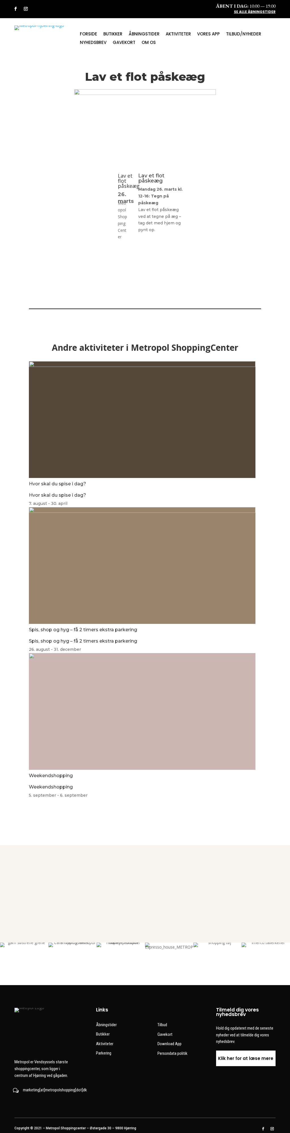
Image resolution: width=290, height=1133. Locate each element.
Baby (261, 875)
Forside (88, 34)
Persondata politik (172, 1053)
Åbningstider (144, 34)
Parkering (103, 1053)
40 (29, 875)
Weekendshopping (51, 775)
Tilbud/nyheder (243, 34)
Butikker (112, 34)
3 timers (203, 875)
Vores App (208, 34)
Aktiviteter (178, 34)
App (145, 875)
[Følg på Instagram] (26, 9)
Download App (169, 1043)
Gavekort (124, 43)
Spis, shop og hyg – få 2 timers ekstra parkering (83, 629)
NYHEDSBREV (93, 43)
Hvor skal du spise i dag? (57, 483)
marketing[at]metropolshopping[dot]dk (55, 1089)
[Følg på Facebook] (16, 9)
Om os (149, 43)
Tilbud (162, 1024)
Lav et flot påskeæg (151, 178)
